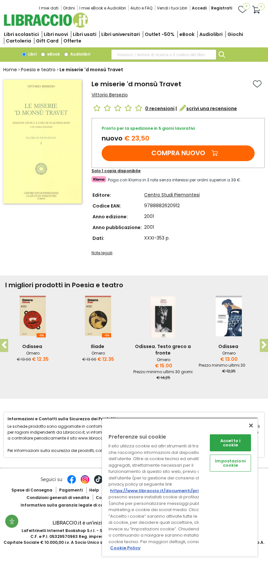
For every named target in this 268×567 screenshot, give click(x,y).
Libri (32, 54)
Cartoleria (18, 41)
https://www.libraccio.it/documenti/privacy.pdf (164, 491)
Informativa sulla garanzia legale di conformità (71, 505)
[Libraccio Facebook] (71, 482)
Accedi (199, 8)
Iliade (97, 346)
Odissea (32, 346)
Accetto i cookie (230, 443)
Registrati (221, 8)
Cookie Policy (125, 548)
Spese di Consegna (31, 490)
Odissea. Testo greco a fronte (163, 349)
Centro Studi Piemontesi (172, 195)
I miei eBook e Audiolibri (102, 8)
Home (10, 69)
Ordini (69, 8)
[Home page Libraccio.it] (45, 26)
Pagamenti (71, 490)
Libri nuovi (56, 34)
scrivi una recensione (211, 108)
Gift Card (47, 41)
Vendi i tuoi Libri (172, 8)
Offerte (72, 41)
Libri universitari (120, 34)
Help (94, 490)
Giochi (235, 34)
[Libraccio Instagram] (85, 482)
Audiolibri (211, 34)
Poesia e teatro (38, 69)
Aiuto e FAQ (141, 8)
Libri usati (84, 34)
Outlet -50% (160, 34)
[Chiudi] (251, 425)
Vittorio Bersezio (110, 95)
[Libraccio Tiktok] (98, 482)
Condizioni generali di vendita (57, 497)
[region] (180, 487)
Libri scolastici (21, 34)
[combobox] (163, 54)
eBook (186, 34)
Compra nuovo (178, 153)
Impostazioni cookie (230, 463)
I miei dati (49, 8)
